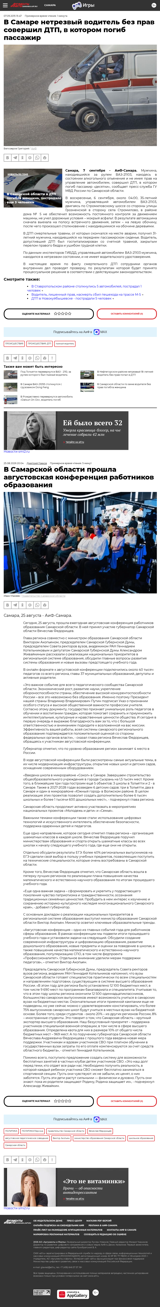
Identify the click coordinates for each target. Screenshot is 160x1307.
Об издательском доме (47, 1221)
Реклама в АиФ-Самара (103, 1225)
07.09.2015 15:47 (13, 15)
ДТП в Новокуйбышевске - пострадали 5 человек (71, 298)
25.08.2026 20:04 (14, 463)
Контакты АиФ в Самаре (121, 1230)
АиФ (34, 148)
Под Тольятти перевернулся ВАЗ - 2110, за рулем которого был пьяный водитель (45, 373)
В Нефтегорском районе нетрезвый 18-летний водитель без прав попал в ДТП (125, 373)
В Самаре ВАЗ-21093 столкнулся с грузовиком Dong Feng (41, 386)
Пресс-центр (74, 1221)
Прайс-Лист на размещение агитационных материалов (67, 1230)
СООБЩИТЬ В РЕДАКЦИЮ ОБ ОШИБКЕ (105, 1234)
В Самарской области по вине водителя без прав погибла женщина (124, 386)
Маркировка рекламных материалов (56, 1234)
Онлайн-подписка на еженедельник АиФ (58, 1225)
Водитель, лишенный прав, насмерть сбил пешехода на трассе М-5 (86, 294)
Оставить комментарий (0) (127, 314)
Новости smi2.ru (17, 451)
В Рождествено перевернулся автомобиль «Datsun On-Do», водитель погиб (46, 398)
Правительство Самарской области (43, 595)
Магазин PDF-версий (98, 1221)
